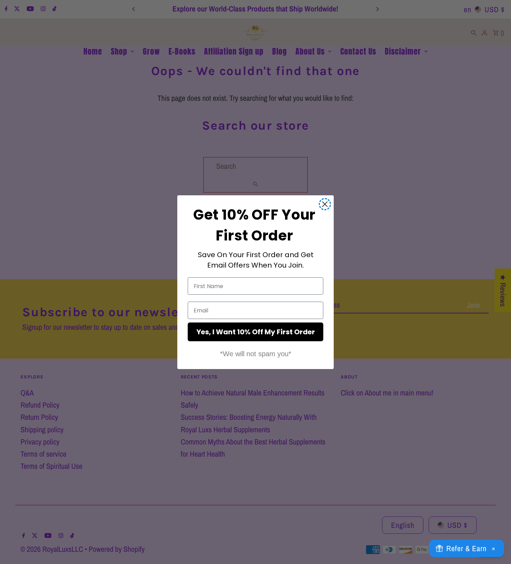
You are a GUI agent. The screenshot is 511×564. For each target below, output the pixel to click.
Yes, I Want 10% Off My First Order (255, 332)
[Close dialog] (325, 204)
